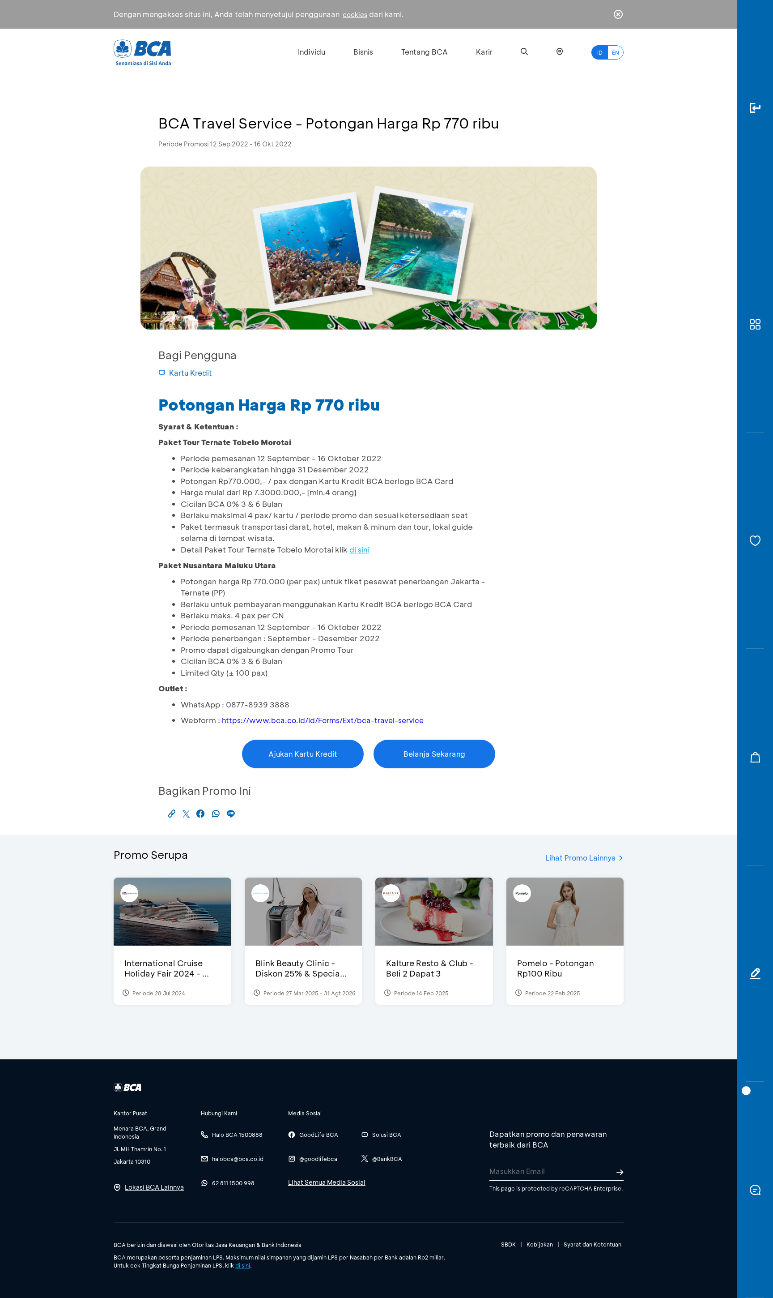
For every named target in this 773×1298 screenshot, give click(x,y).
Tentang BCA (424, 51)
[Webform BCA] (755, 973)
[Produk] (755, 324)
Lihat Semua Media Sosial (326, 1182)
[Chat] (755, 1190)
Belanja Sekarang (434, 753)
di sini (242, 1265)
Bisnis (363, 51)
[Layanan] (755, 541)
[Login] (755, 108)
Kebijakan (540, 1244)
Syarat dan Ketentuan (592, 1244)
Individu (311, 51)
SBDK (508, 1244)
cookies (355, 14)
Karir (484, 51)
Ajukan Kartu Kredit (302, 753)
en (615, 52)
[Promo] (755, 757)
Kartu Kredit (190, 372)
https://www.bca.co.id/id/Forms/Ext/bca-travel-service (323, 720)
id (600, 52)
